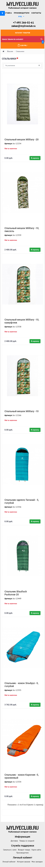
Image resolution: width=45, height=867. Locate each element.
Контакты (36, 13)
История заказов (23, 862)
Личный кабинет (9, 862)
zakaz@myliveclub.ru (24, 26)
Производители (21, 13)
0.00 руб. (31, 44)
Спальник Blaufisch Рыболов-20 (15, 593)
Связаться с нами (9, 850)
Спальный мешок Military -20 (21, 139)
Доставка (7, 13)
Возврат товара (24, 850)
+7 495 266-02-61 (23, 22)
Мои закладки (37, 862)
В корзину (35, 158)
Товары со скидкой (26, 841)
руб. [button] (20, 16)
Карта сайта (36, 850)
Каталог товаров (22, 33)
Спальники (20, 51)
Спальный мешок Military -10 (21, 411)
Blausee (10, 51)
